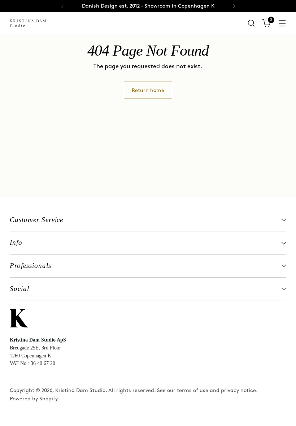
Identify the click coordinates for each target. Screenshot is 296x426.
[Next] (234, 6)
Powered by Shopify (34, 398)
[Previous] (62, 6)
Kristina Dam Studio (80, 390)
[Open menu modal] (282, 23)
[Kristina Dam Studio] (28, 23)
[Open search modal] (251, 23)
